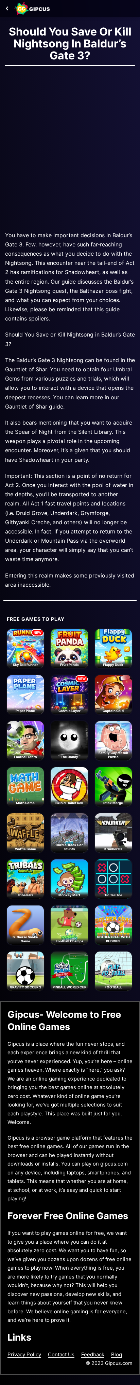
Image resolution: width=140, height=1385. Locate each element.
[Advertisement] (70, 146)
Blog (116, 1354)
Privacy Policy (24, 1354)
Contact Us (61, 1354)
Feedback (92, 1354)
